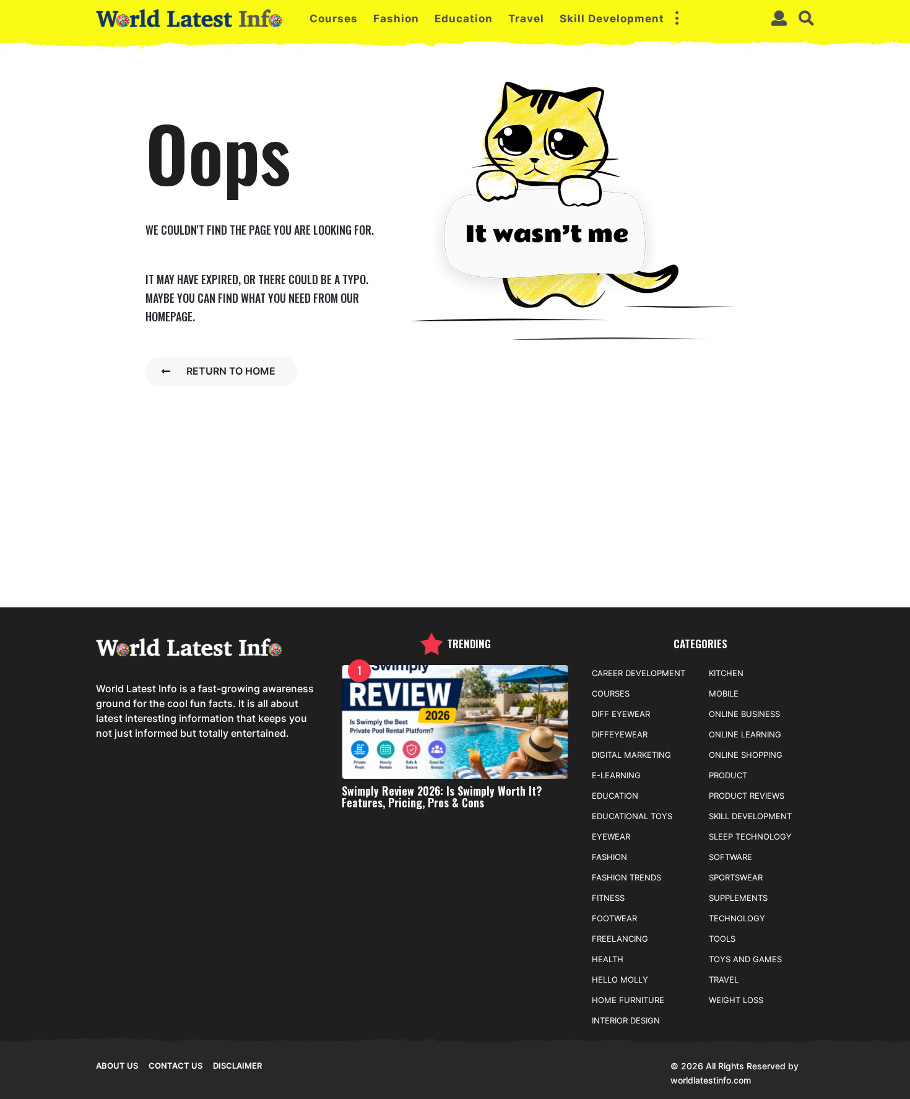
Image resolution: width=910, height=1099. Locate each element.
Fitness (608, 898)
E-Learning (616, 775)
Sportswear (736, 877)
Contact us (175, 1066)
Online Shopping (745, 755)
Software (730, 857)
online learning (745, 734)
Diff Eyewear (621, 714)
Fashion (396, 18)
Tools (722, 939)
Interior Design (626, 1020)
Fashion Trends (626, 877)
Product (728, 775)
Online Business (744, 714)
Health (607, 959)
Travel (526, 18)
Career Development (638, 673)
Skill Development (612, 18)
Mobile (724, 693)
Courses (334, 18)
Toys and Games (745, 959)
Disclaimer (237, 1066)
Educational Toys (632, 816)
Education (464, 18)
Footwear (614, 918)
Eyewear (611, 836)
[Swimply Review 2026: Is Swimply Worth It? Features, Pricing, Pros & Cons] (455, 721)
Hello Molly (620, 979)
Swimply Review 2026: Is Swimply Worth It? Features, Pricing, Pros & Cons (442, 796)
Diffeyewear (620, 734)
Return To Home (230, 371)
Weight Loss (736, 1000)
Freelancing (620, 939)
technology (737, 918)
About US (117, 1066)
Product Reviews (746, 796)
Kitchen (726, 673)
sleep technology (750, 836)
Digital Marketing (631, 755)
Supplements (738, 898)
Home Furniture (628, 1000)
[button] (676, 18)
